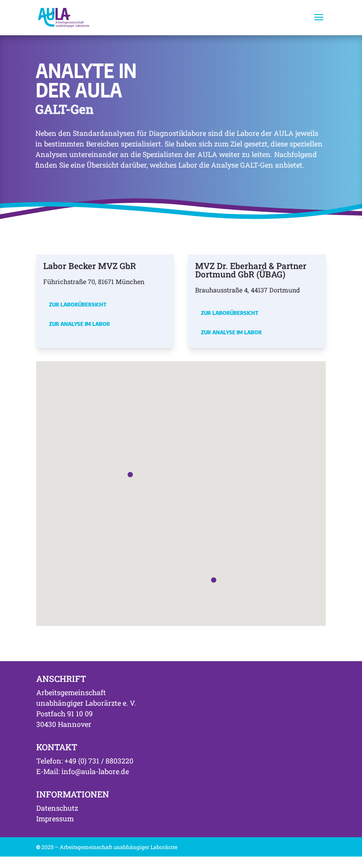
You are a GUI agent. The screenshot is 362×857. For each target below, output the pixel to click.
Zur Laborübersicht (77, 304)
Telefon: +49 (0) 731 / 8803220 (84, 760)
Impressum (55, 818)
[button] (130, 474)
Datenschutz (57, 807)
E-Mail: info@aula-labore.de (82, 771)
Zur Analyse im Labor (79, 323)
